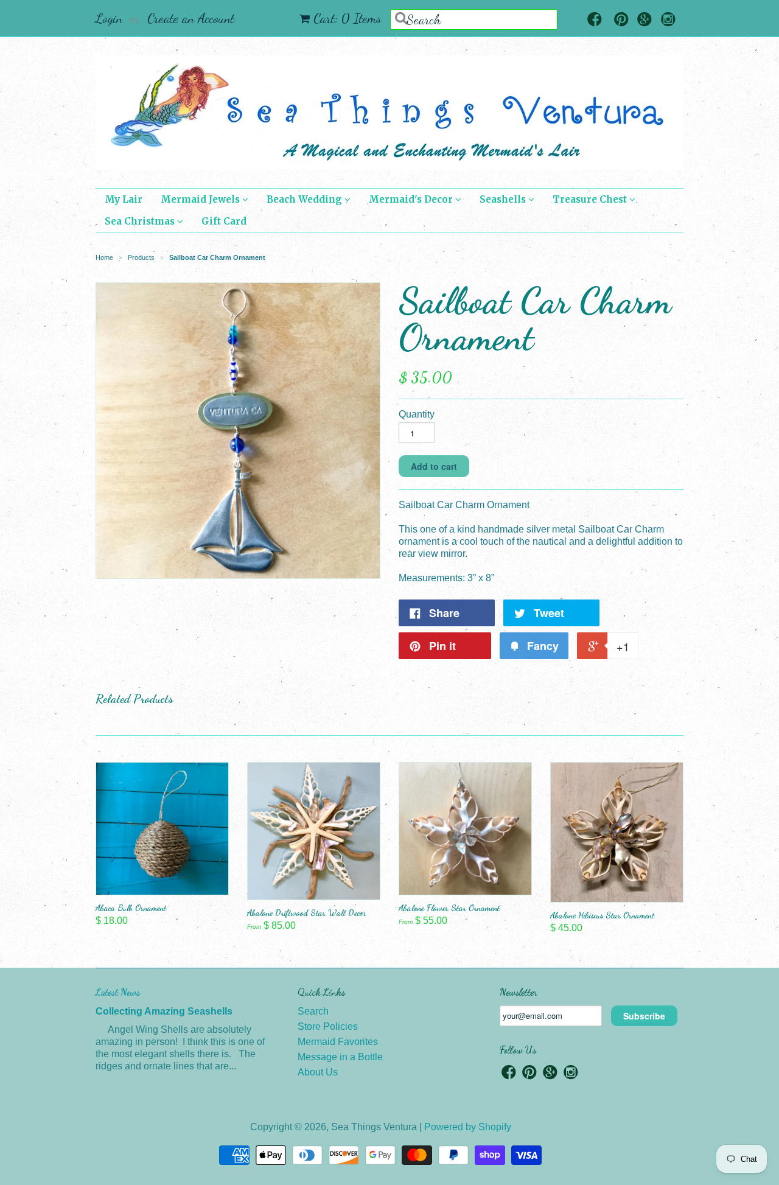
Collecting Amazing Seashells (164, 1011)
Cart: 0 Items (347, 18)
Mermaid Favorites (338, 1041)
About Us (318, 1072)
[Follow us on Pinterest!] (621, 20)
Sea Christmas (141, 221)
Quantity (417, 414)
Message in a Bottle (340, 1057)
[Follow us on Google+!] (644, 20)
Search (313, 1011)
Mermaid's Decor (412, 199)
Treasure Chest (591, 199)
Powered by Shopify (467, 1127)
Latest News (118, 992)
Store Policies (328, 1026)
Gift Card (223, 221)
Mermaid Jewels (201, 199)
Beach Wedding (305, 199)
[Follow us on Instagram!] (668, 20)
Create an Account (190, 18)
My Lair (123, 199)
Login (109, 18)
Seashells (504, 199)
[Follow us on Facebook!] (594, 20)
